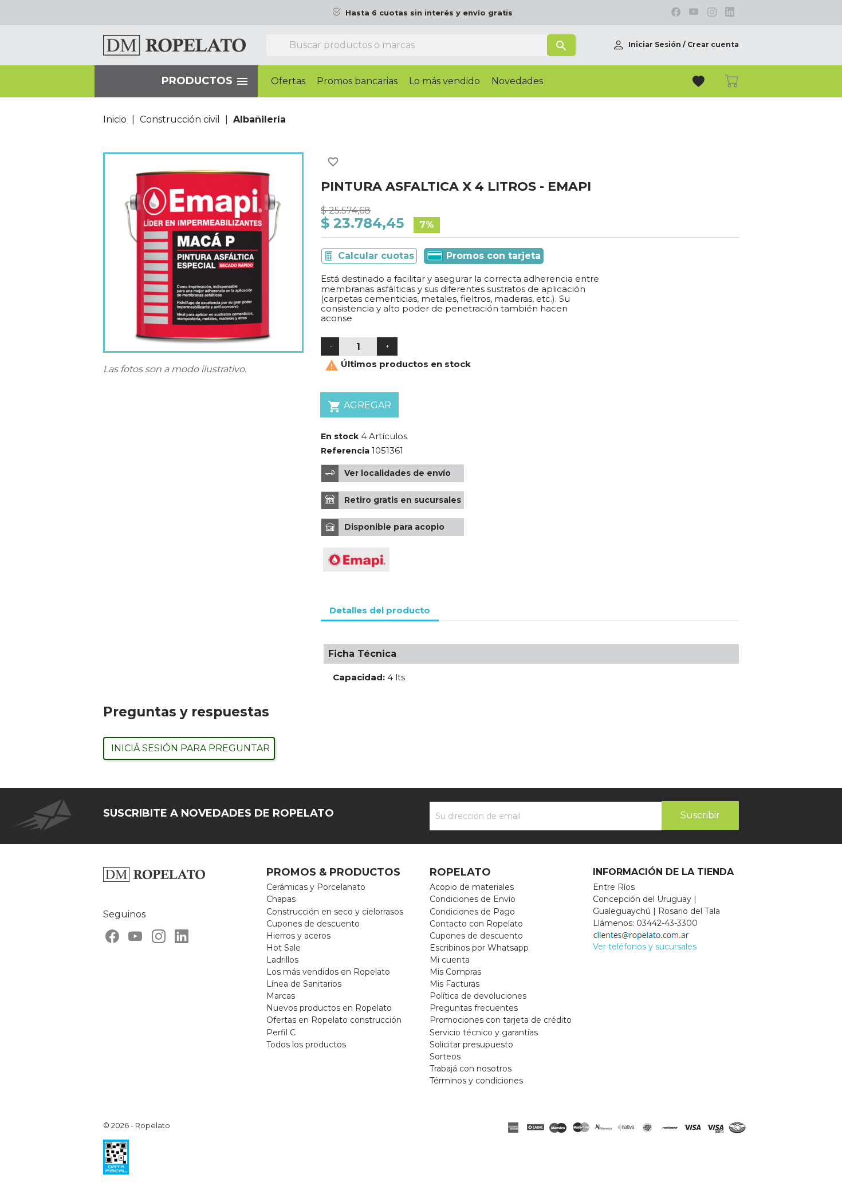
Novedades (517, 81)
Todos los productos (306, 1044)
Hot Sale (283, 948)
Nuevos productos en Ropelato (329, 1008)
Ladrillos (282, 960)
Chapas (281, 899)
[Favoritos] (700, 82)
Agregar (359, 406)
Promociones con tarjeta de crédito (501, 1020)
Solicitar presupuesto (471, 1044)
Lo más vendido (444, 81)
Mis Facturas (454, 984)
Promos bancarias (357, 81)
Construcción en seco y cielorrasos (334, 912)
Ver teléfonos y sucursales (645, 946)
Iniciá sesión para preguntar (190, 748)
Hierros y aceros (298, 936)
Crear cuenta (713, 44)
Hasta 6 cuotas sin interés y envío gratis (429, 13)
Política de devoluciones (478, 996)
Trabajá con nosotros (471, 1068)
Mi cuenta (450, 960)
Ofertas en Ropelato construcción (334, 1020)
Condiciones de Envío (473, 899)
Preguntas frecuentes (474, 1008)
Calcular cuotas (376, 255)
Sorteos (445, 1056)
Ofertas (288, 81)
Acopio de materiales (472, 887)
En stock (340, 436)
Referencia (345, 450)
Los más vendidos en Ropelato (328, 972)
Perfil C (281, 1032)
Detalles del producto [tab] (379, 610)
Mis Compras (455, 972)
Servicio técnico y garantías (484, 1032)
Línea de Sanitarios (303, 984)
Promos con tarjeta (492, 255)
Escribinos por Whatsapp (479, 948)
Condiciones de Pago (472, 912)
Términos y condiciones (476, 1080)
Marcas (280, 996)
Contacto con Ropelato (476, 924)
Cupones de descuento (313, 924)
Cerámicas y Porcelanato (315, 887)
